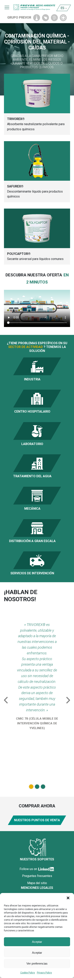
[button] (68, 898)
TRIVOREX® (16, 119)
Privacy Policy (44, 972)
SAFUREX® (15, 186)
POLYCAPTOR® (19, 254)
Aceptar (37, 941)
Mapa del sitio (37, 883)
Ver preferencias (37, 963)
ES (62, 8)
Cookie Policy (27, 972)
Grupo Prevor (19, 17)
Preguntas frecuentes (37, 876)
